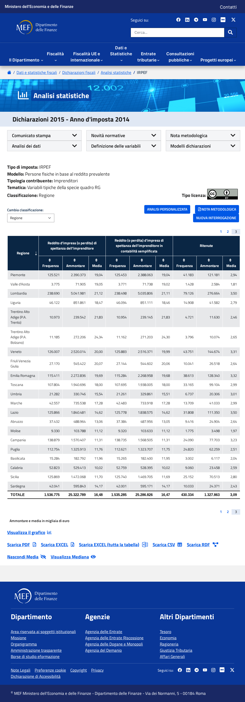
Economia (168, 638)
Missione (18, 638)
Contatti (228, 7)
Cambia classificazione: (25, 210)
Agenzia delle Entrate (103, 632)
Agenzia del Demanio (103, 650)
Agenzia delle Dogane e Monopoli (114, 644)
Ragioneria (169, 644)
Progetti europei (216, 59)
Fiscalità (55, 53)
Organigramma (24, 644)
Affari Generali (172, 656)
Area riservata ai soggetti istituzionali (43, 632)
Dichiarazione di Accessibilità (36, 676)
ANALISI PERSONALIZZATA (167, 209)
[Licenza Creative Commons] (222, 194)
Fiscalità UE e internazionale (85, 56)
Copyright (78, 670)
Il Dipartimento (24, 59)
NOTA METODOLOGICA (218, 209)
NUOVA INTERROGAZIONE (216, 218)
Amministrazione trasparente (36, 650)
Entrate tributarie (146, 56)
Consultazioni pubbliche (180, 56)
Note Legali (20, 670)
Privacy (97, 670)
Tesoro (165, 632)
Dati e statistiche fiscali (37, 72)
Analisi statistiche (116, 72)
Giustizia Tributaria (176, 650)
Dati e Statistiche (121, 50)
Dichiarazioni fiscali (78, 72)
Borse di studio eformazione (35, 656)
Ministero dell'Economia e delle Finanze (39, 6)
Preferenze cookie (50, 670)
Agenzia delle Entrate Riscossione (114, 638)
